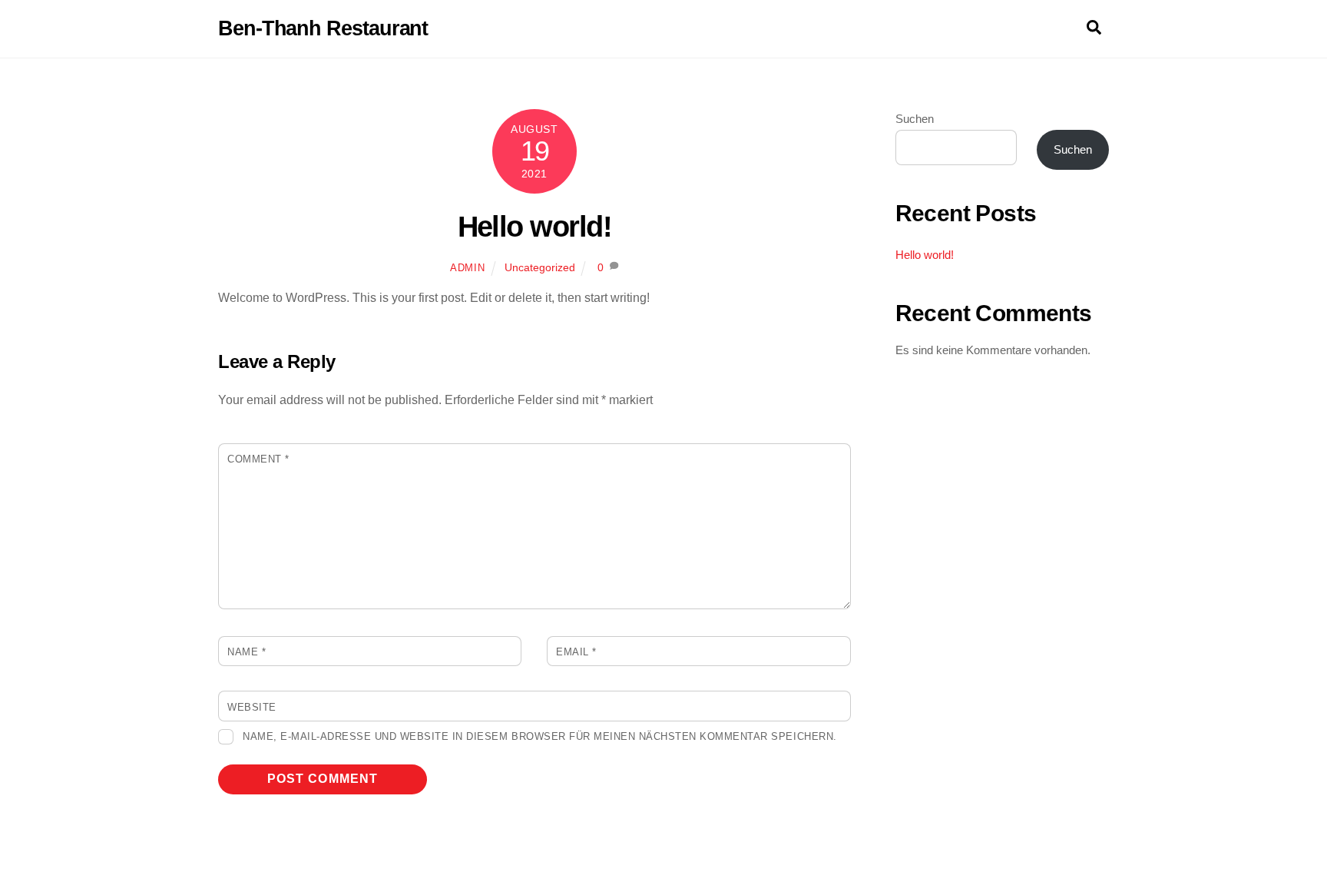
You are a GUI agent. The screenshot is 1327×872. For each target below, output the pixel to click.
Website (251, 707)
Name (246, 652)
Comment (258, 459)
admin (467, 268)
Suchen (914, 118)
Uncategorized (540, 267)
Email (576, 652)
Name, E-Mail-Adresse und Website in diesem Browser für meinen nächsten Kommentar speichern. (540, 736)
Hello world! (535, 226)
